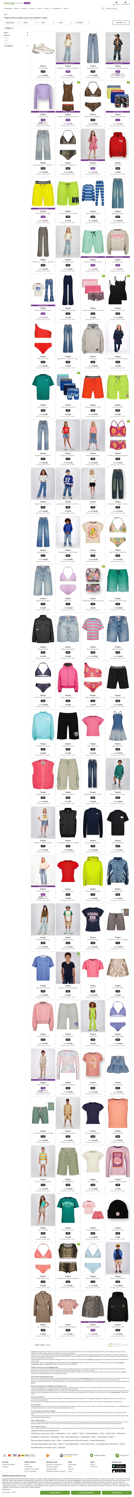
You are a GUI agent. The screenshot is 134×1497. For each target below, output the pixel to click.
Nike (62, 1437)
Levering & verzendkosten (54, 1464)
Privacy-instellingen (30, 1471)
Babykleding (55, 1437)
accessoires (99, 1359)
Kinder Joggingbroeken (98, 1440)
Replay (81, 1433)
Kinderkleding (60, 1433)
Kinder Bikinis (35, 1437)
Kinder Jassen (45, 1437)
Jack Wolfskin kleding (72, 1444)
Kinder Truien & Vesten (88, 1444)
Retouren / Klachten (52, 1467)
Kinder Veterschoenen (72, 1437)
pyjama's (41, 1364)
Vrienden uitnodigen (8, 1464)
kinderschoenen (86, 1378)
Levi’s (91, 1355)
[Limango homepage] (9, 3)
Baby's (6, 33)
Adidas (102, 1433)
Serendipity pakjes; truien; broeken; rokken (44, 1447)
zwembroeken (34, 1364)
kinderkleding (73, 1362)
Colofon (26, 1464)
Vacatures (5, 1467)
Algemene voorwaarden (31, 1469)
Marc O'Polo (121, 1433)
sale (32, 1383)
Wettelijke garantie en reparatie (55, 1471)
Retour (94, 1437)
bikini (46, 1392)
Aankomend (94, 1467)
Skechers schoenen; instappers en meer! (43, 1440)
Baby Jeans (62, 1447)
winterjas (51, 1367)
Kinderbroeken (85, 1437)
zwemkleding (90, 1359)
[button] (125, 3)
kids (50, 1389)
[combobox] (115, 8)
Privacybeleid (28, 1467)
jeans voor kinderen (66, 1355)
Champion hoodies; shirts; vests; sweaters (76, 1440)
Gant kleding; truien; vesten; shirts (107, 1444)
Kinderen (7, 35)
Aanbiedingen (72, 1464)
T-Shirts (121, 1444)
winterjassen (121, 1362)
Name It (61, 1444)
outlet (50, 1362)
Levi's (68, 1433)
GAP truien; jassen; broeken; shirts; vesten (44, 1444)
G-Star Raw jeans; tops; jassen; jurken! (42, 1433)
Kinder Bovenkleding (92, 1433)
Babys (59, 1440)
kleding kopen (116, 1392)
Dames (111, 1437)
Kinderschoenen (102, 1437)
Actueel (92, 1464)
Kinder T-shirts (110, 1433)
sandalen (47, 1364)
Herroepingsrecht (51, 1469)
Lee (96, 1355)
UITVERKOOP (8, 46)
